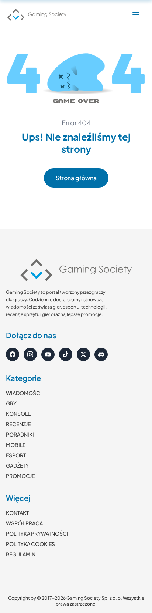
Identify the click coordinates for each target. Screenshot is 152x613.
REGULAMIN (20, 554)
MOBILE (15, 444)
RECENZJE (18, 424)
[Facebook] (12, 354)
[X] (83, 354)
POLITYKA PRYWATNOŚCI (37, 533)
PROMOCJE (20, 475)
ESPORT (16, 455)
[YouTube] (48, 354)
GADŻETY (17, 465)
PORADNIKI (20, 434)
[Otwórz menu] (136, 15)
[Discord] (101, 354)
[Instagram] (30, 354)
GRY (11, 403)
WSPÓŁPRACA (24, 523)
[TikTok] (65, 354)
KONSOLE (18, 413)
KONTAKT (17, 512)
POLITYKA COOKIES (30, 543)
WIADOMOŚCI (24, 393)
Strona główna (76, 178)
